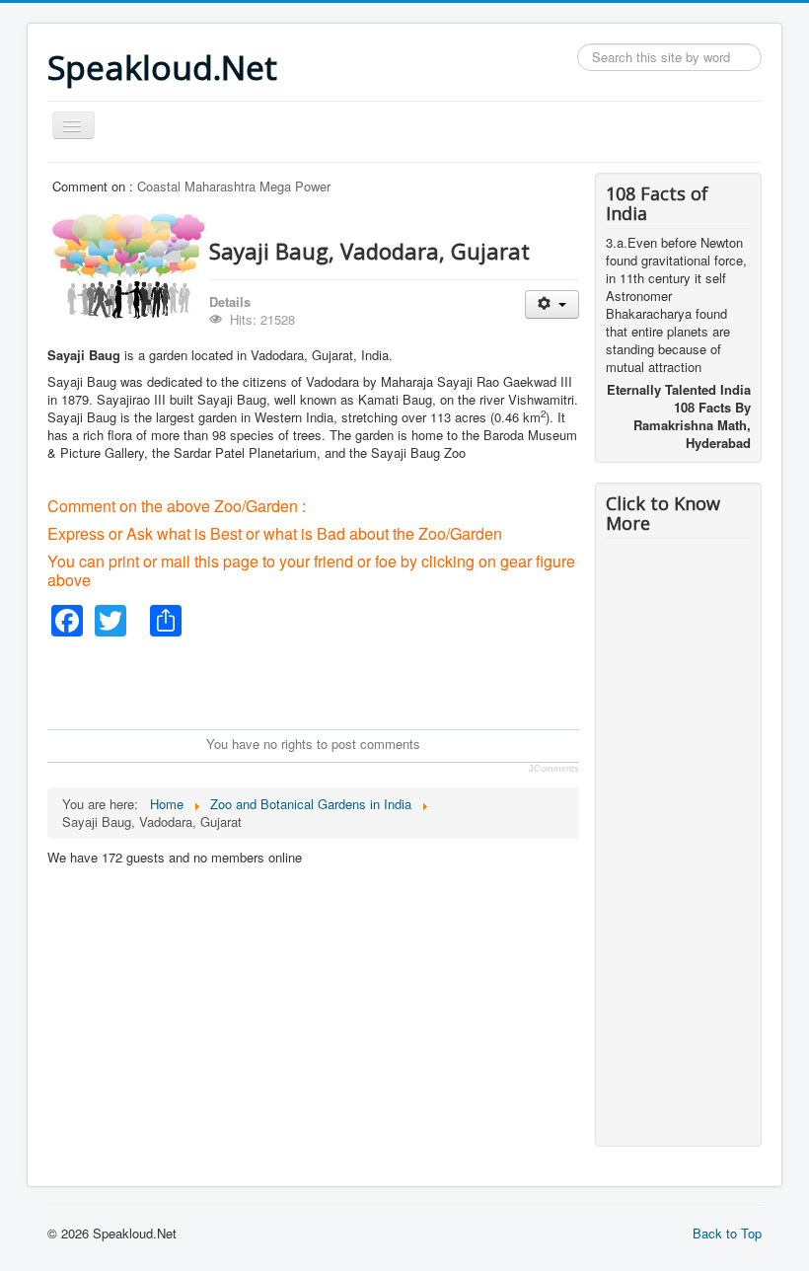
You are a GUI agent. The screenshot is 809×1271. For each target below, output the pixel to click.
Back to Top (727, 1233)
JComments (554, 769)
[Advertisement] (406, 680)
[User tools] (552, 304)
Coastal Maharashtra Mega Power (234, 186)
